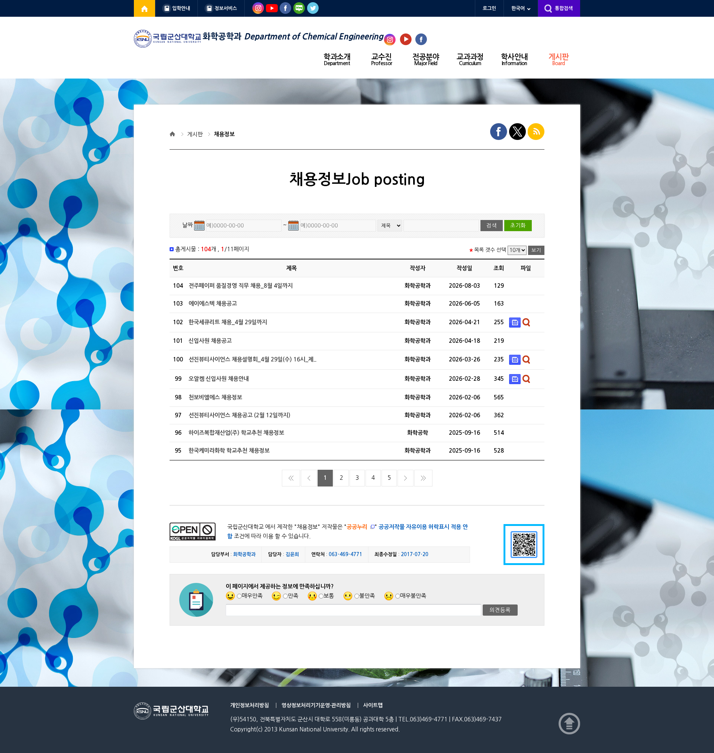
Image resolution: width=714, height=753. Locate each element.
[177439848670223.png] (515, 359)
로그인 (489, 8)
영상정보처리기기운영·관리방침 (316, 705)
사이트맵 (373, 705)
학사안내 (514, 59)
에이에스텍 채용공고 (213, 303)
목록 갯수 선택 (490, 249)
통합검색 (564, 8)
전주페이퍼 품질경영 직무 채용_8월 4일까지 (241, 285)
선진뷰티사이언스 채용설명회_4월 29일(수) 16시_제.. (252, 359)
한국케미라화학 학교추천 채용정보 (229, 450)
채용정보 (224, 134)
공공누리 (357, 527)
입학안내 (181, 8)
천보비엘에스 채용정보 (215, 397)
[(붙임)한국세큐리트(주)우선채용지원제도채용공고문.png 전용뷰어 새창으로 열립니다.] (527, 322)
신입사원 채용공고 (210, 341)
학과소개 (337, 59)
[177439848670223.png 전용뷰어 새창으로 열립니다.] (527, 359)
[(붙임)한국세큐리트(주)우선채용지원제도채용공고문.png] (515, 322)
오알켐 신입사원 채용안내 (219, 379)
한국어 (518, 8)
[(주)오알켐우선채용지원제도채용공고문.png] (515, 378)
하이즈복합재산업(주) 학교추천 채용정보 (236, 432)
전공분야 (425, 59)
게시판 (559, 59)
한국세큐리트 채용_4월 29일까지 (228, 322)
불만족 (367, 596)
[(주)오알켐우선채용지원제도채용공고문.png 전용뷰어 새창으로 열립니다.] (527, 378)
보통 (329, 596)
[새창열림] (144, 8)
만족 (293, 596)
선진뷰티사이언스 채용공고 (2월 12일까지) (239, 415)
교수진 (381, 59)
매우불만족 (413, 596)
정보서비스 (226, 8)
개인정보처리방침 (249, 705)
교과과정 (470, 59)
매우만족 (252, 596)
